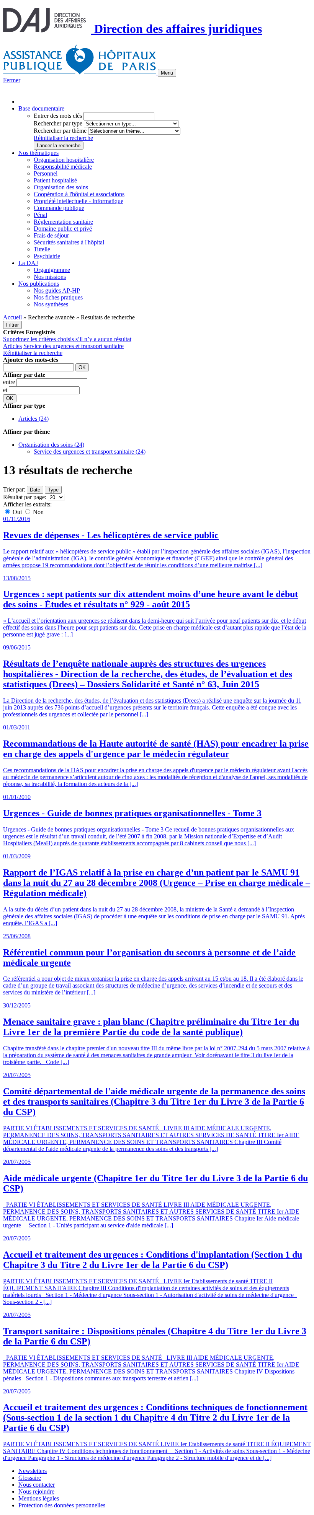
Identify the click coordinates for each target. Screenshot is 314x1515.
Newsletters (32, 1471)
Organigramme (52, 270)
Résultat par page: (24, 497)
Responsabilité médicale (63, 166)
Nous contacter (36, 1484)
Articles (12, 346)
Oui (17, 512)
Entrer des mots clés (58, 115)
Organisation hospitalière (64, 159)
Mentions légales (38, 1498)
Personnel (45, 173)
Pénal (40, 215)
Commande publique (59, 208)
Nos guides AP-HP (57, 290)
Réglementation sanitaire (63, 221)
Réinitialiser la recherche (63, 138)
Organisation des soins (61, 187)
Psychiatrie (47, 256)
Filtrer (12, 325)
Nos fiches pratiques (58, 297)
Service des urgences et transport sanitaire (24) (90, 451)
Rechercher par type (58, 123)
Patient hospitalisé (55, 180)
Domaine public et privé (63, 228)
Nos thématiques (38, 153)
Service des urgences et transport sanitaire (73, 346)
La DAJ (28, 263)
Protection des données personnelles (61, 1505)
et (6, 390)
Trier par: (14, 489)
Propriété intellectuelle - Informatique (78, 201)
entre (9, 382)
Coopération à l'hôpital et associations (79, 194)
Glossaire (29, 1477)
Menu (167, 73)
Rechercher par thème (60, 130)
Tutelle (42, 249)
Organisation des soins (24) (51, 444)
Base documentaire (41, 108)
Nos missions (50, 276)
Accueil (12, 317)
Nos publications (38, 283)
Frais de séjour (51, 235)
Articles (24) (33, 418)
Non (37, 512)
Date (35, 490)
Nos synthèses (51, 304)
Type (53, 490)
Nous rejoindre (36, 1491)
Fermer (11, 80)
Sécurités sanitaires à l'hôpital (69, 242)
